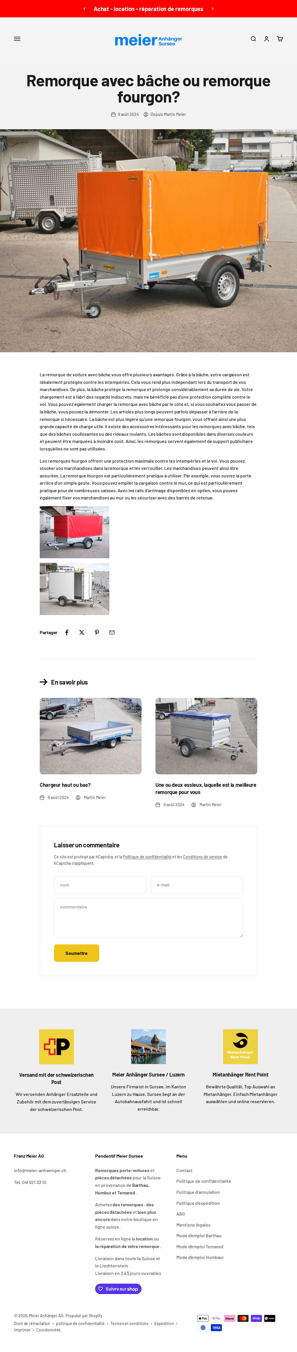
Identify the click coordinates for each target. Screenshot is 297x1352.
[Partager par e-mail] (112, 632)
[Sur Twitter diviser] (82, 632)
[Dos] (84, 8)
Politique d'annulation (198, 1192)
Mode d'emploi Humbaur (200, 1257)
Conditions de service (202, 856)
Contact (184, 1170)
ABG (180, 1213)
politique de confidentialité (80, 1323)
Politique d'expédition (198, 1203)
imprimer (22, 1329)
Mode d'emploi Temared (199, 1246)
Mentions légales (193, 1224)
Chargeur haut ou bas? (65, 785)
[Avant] (213, 8)
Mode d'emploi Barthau (199, 1235)
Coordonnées (48, 1329)
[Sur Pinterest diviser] (97, 632)
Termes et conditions (129, 1323)
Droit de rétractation (32, 1323)
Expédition (164, 1323)
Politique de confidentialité (147, 856)
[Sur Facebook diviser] (67, 632)
